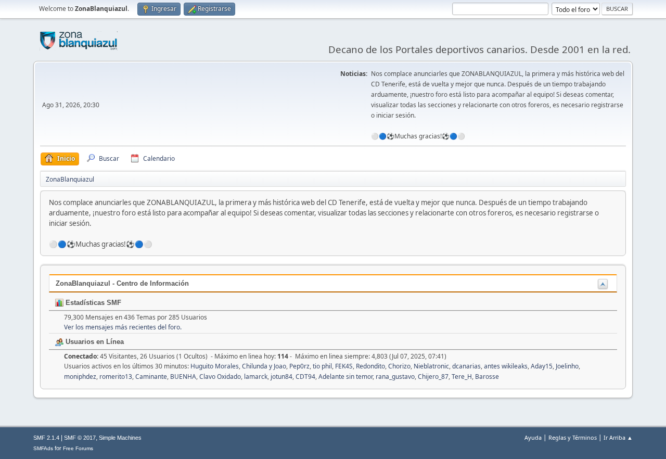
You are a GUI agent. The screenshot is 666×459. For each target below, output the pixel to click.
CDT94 (305, 376)
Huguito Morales (214, 366)
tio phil (322, 366)
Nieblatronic (431, 366)
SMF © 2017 (80, 438)
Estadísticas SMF (92, 303)
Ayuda (533, 437)
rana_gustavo (395, 376)
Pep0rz (299, 366)
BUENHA (183, 376)
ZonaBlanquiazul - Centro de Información (122, 283)
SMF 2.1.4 (46, 438)
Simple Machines (120, 438)
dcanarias (466, 366)
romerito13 (115, 376)
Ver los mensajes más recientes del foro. (123, 327)
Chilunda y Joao (264, 366)
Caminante (151, 376)
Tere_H (462, 376)
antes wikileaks (506, 366)
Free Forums (78, 448)
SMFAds (43, 448)
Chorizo (399, 366)
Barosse (487, 376)
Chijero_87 (433, 376)
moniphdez (80, 376)
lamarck (255, 376)
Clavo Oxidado (220, 376)
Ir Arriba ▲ (618, 437)
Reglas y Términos (572, 437)
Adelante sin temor (345, 376)
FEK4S (344, 366)
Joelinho (567, 366)
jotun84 (281, 376)
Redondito (370, 366)
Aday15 (542, 366)
